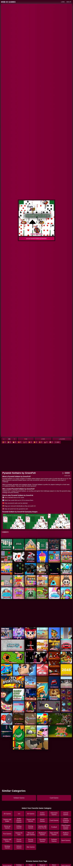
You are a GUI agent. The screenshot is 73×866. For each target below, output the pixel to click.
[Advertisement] (36, 457)
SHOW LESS (67, 475)
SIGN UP (68, 2)
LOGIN (63, 2)
